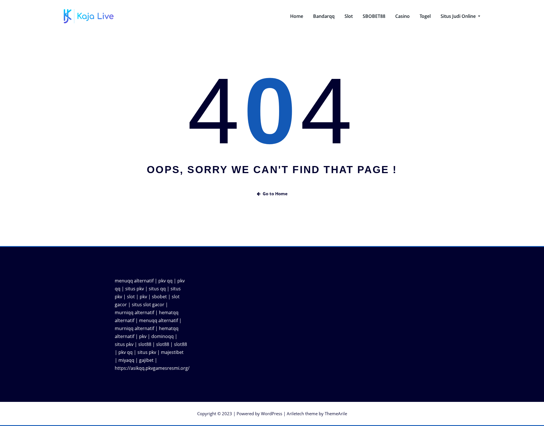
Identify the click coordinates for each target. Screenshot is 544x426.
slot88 (144, 344)
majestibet (172, 352)
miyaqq (126, 360)
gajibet (146, 360)
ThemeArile (336, 413)
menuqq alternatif (134, 281)
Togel (425, 16)
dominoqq (162, 336)
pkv (143, 296)
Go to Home (275, 193)
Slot (349, 16)
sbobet (159, 296)
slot (131, 296)
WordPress (271, 413)
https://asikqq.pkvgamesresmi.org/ (152, 368)
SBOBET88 (374, 16)
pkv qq (165, 281)
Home (296, 16)
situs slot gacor (148, 304)
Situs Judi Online (459, 16)
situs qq (157, 289)
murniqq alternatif (134, 312)
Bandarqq (324, 16)
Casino (402, 16)
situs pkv (134, 289)
